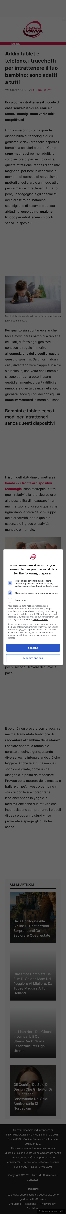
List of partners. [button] (40, 619)
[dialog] (33, 607)
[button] (33, 600)
